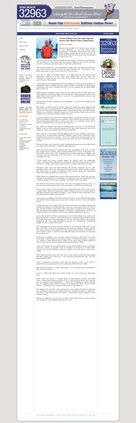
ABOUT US (50, 28)
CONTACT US (28, 28)
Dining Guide (23, 46)
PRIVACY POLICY (61, 415)
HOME (21, 28)
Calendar (22, 50)
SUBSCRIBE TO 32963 (86, 415)
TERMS (69, 415)
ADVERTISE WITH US (39, 28)
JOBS (93, 415)
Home (21, 38)
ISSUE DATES (75, 415)
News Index (23, 42)
